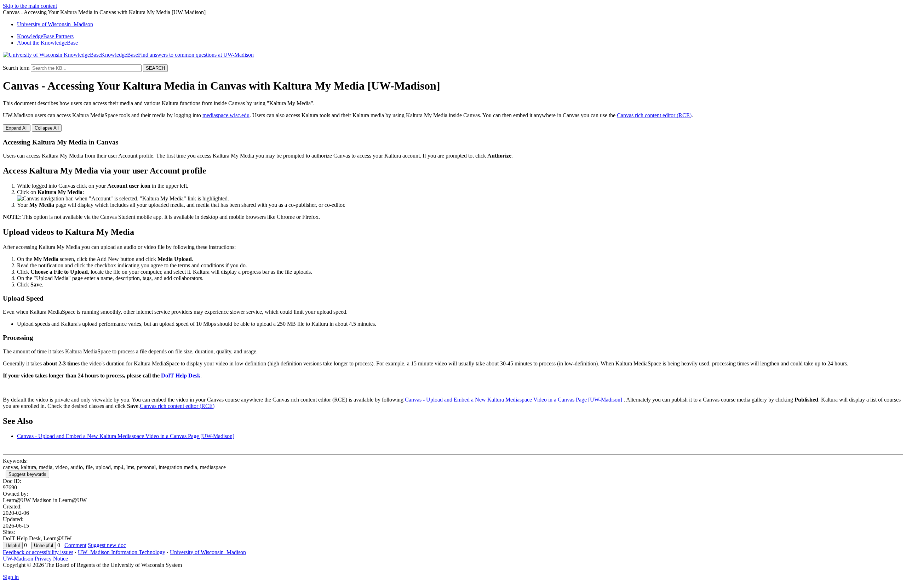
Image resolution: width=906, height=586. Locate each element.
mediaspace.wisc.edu (226, 115)
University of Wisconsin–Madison (208, 552)
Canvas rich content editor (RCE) (654, 115)
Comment (75, 545)
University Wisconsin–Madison (55, 24)
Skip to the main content (30, 6)
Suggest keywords (27, 474)
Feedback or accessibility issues (38, 552)
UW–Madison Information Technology (121, 552)
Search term (16, 68)
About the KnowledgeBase (47, 43)
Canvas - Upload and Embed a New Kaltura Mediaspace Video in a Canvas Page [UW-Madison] (513, 400)
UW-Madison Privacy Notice (35, 559)
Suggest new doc (107, 545)
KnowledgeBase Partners (45, 36)
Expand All (17, 128)
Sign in (11, 577)
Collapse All (47, 128)
